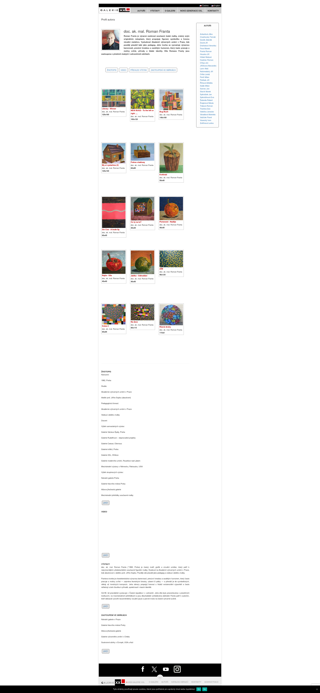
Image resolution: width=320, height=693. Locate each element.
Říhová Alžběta (206, 83)
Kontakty (213, 10)
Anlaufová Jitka (206, 34)
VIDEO (123, 70)
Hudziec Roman (206, 60)
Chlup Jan (204, 62)
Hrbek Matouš (206, 57)
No (205, 689)
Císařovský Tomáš (208, 37)
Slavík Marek (205, 91)
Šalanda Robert (206, 100)
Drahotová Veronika (208, 45)
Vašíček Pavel (206, 117)
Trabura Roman (206, 105)
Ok (199, 689)
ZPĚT (105, 503)
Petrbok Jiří (204, 80)
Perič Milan (204, 77)
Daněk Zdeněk (206, 39)
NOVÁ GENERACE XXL (191, 10)
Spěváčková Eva (207, 97)
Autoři (141, 10)
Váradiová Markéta (207, 114)
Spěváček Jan (206, 94)
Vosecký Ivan (205, 120)
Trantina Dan (205, 108)
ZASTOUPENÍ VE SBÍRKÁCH (163, 70)
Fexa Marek (205, 48)
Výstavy (155, 10)
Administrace (211, 682)
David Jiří (204, 42)
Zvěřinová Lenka (207, 123)
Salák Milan (205, 85)
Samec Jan (204, 88)
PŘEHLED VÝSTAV (138, 70)
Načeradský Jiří (206, 71)
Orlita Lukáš (205, 74)
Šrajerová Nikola (207, 103)
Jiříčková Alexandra (208, 65)
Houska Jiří (204, 54)
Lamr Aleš (204, 68)
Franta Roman (206, 51)
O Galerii (153, 682)
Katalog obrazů (179, 682)
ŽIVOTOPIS (111, 70)
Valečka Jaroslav (207, 111)
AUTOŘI (207, 25)
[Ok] (317, 689)
